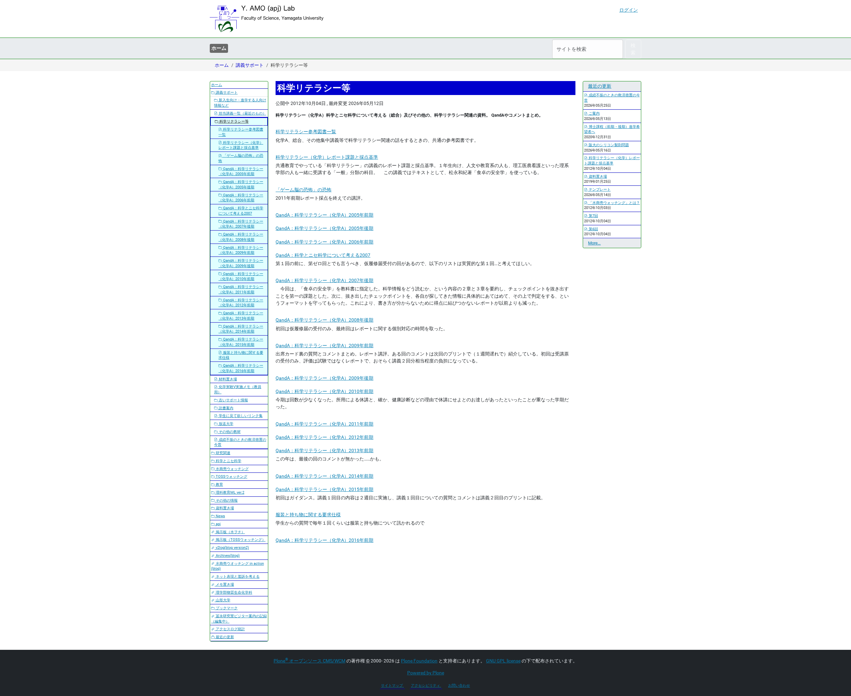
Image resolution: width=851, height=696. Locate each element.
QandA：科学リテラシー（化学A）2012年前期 (324, 437)
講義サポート (250, 65)
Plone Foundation (419, 660)
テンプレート (599, 189)
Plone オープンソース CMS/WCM (309, 660)
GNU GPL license (503, 660)
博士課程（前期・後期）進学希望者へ (612, 129)
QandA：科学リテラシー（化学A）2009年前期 (324, 345)
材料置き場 (227, 379)
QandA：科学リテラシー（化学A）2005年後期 (324, 228)
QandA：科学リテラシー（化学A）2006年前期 (324, 242)
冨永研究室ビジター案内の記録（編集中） (239, 619)
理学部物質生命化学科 (233, 592)
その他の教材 (229, 432)
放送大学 (225, 424)
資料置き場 (224, 508)
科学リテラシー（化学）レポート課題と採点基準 (327, 157)
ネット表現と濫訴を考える (237, 576)
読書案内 (225, 408)
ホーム (218, 48)
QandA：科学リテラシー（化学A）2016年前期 (324, 540)
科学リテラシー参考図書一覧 (306, 131)
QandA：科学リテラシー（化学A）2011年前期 (324, 424)
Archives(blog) (227, 555)
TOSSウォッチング (231, 476)
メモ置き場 (224, 584)
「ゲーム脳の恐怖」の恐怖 (303, 189)
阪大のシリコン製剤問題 (608, 145)
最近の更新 (224, 637)
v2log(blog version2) (232, 548)
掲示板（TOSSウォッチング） (240, 540)
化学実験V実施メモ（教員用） (237, 389)
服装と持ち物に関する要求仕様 (308, 514)
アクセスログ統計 (230, 629)
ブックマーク (226, 608)
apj (218, 524)
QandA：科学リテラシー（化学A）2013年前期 (324, 450)
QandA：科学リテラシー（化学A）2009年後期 (324, 378)
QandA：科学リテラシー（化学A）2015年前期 (324, 489)
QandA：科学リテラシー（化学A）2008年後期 (324, 320)
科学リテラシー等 (233, 121)
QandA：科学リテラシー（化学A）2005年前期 (324, 215)
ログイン (628, 10)
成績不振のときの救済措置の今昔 (240, 442)
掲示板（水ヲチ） (230, 532)
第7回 (593, 216)
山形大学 (222, 600)
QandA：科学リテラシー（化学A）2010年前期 (324, 391)
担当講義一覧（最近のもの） (242, 113)
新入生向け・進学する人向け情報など (240, 103)
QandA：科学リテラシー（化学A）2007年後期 (324, 280)
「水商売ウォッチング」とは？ (614, 203)
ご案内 (594, 113)
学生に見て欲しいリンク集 (240, 416)
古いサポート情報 (233, 400)
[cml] (266, 19)
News (220, 516)
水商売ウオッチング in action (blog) (237, 566)
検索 (633, 49)
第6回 (593, 229)
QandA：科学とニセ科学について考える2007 (323, 255)
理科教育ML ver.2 (229, 492)
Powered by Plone (425, 672)
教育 (219, 484)
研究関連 (222, 453)
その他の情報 (226, 500)
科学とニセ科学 (228, 461)
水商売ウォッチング (232, 469)
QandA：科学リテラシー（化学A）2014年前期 (324, 476)
